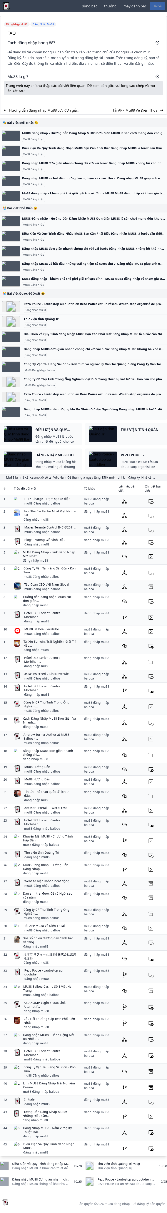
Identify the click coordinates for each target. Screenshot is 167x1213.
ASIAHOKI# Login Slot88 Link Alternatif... (44, 1005)
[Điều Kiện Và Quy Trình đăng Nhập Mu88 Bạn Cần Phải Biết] (11, 151)
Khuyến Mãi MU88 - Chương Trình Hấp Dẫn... (48, 838)
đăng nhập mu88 (36, 519)
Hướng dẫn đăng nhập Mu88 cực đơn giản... (47, 599)
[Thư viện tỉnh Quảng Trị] (11, 321)
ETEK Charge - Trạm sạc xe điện (47, 499)
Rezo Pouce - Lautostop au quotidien (43, 972)
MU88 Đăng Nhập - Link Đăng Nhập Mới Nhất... (49, 554)
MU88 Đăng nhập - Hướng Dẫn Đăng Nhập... (45, 867)
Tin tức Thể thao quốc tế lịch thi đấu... (47, 794)
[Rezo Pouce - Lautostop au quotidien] (11, 306)
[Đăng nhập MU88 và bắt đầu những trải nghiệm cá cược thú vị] (11, 181)
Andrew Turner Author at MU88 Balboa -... (46, 736)
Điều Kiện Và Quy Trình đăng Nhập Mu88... (48, 1146)
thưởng (110, 6)
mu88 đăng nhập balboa (42, 503)
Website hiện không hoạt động (46, 881)
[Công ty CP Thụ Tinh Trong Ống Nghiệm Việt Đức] (11, 382)
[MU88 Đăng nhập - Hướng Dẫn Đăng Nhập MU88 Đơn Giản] (11, 136)
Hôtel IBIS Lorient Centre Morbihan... (42, 615)
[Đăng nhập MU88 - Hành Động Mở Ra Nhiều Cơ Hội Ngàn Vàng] (11, 412)
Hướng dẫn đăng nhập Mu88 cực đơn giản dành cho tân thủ (44, 110)
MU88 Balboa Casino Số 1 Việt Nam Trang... (48, 988)
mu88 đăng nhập (117, 1204)
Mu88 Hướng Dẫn (37, 767)
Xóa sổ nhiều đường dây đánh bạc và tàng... (48, 940)
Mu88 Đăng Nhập (33, 139)
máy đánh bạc (135, 6)
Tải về (158, 6)
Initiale (29, 1099)
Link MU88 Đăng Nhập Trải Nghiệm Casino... (49, 1085)
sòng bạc (89, 6)
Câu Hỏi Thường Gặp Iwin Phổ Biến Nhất (49, 1021)
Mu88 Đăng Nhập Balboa (40, 370)
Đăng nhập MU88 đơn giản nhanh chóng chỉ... (48, 753)
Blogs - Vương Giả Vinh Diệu (44, 540)
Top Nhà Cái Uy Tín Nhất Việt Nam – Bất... (49, 513)
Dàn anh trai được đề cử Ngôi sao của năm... (47, 895)
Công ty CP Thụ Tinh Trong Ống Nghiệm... (46, 704)
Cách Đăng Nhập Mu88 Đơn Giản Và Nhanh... (49, 720)
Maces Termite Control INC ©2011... (50, 527)
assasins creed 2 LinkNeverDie (46, 674)
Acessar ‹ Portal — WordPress (45, 808)
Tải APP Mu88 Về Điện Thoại (135, 110)
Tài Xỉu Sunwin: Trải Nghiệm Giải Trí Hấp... (49, 643)
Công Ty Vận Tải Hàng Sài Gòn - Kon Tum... (49, 570)
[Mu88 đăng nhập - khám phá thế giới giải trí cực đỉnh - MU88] (11, 196)
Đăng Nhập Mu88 (35, 310)
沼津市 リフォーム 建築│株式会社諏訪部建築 (49, 956)
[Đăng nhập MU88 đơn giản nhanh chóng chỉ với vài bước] (11, 166)
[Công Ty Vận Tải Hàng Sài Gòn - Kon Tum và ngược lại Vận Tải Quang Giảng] (11, 367)
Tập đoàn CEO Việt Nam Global (46, 584)
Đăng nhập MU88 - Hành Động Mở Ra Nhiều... (48, 1037)
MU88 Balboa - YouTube (41, 629)
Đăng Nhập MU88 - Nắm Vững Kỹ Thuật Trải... (47, 1130)
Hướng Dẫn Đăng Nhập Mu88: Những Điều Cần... (45, 1114)
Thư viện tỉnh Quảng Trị (41, 319)
